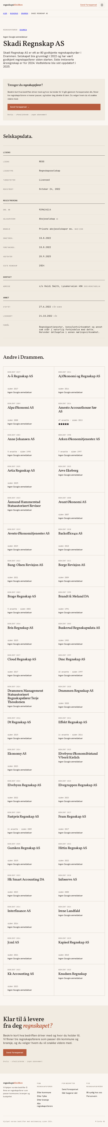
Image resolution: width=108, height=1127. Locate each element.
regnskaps (13, 5)
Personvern (91, 1096)
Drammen (24, 13)
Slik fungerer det (69, 1093)
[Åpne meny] (102, 5)
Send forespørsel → (19, 107)
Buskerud (14, 13)
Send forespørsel (88, 5)
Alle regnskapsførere (45, 1104)
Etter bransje (43, 1099)
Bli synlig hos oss (94, 1092)
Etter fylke (42, 1096)
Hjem (5, 13)
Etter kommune (44, 1092)
